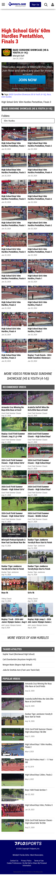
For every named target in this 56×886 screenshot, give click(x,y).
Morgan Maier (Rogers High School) (17, 664)
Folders (5, 115)
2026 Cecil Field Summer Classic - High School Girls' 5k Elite (39, 821)
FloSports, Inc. (35, 849)
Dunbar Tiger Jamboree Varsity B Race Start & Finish (38, 715)
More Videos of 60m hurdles (28, 638)
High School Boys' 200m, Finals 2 (38, 775)
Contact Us (14, 861)
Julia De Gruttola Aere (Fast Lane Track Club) (21, 670)
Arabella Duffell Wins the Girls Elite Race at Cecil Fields (39, 700)
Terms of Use (39, 861)
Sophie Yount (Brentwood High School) (18, 654)
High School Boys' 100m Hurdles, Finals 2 (38, 745)
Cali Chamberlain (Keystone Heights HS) (19, 659)
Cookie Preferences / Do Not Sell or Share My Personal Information (27, 864)
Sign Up (35, 4)
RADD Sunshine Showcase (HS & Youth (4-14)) (31, 51)
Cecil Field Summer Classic (11, 413)
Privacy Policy (26, 861)
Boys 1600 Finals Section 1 (36, 790)
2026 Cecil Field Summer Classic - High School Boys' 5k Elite (39, 730)
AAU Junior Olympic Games (11, 625)
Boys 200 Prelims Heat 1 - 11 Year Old (39, 761)
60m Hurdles (6, 97)
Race (49, 94)
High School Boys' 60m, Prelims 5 (39, 805)
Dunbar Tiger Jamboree (36, 546)
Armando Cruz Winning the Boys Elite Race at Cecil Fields (38, 685)
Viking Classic (6, 599)
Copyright (25, 849)
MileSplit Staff (18, 56)
